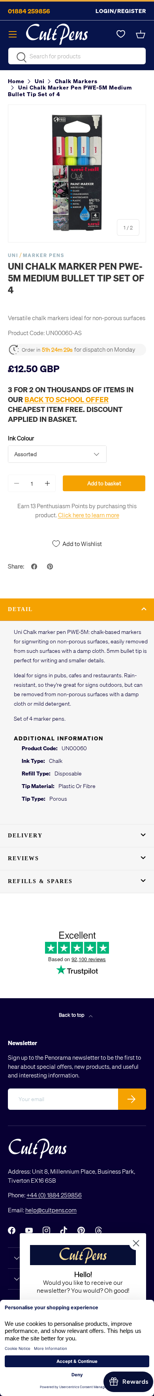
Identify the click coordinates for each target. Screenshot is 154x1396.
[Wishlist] (121, 34)
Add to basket (104, 483)
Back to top (72, 1014)
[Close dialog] (136, 1243)
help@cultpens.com (51, 1210)
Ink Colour (21, 438)
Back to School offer (66, 399)
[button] (141, 34)
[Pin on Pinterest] (51, 566)
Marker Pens (43, 255)
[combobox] (77, 56)
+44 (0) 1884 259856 (54, 1195)
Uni (13, 255)
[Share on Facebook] (35, 566)
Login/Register (121, 10)
